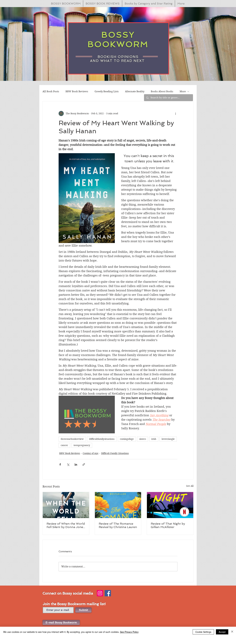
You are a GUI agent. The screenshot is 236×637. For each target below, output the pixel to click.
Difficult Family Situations (115, 453)
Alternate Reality (134, 91)
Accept (222, 631)
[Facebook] (108, 593)
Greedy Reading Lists (107, 91)
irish (153, 439)
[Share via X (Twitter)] (68, 464)
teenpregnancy (82, 445)
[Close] (232, 631)
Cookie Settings (203, 631)
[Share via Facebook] (60, 464)
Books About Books (162, 91)
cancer (64, 445)
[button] (61, 622)
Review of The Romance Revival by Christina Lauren (118, 525)
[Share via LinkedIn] (75, 464)
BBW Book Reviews (77, 91)
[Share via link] (83, 464)
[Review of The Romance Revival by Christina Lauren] (118, 505)
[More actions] (175, 113)
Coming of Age (90, 453)
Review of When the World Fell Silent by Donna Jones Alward (66, 525)
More (183, 91)
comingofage (127, 439)
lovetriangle (168, 439)
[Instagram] (100, 593)
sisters (142, 439)
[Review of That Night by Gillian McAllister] (170, 505)
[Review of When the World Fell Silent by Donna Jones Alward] (66, 505)
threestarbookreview (72, 439)
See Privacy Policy (129, 631)
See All (189, 485)
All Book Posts (51, 91)
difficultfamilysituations (101, 439)
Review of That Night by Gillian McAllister (168, 525)
